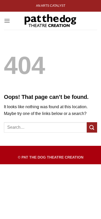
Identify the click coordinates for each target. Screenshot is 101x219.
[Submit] (92, 127)
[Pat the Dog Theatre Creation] (50, 20)
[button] (7, 20)
